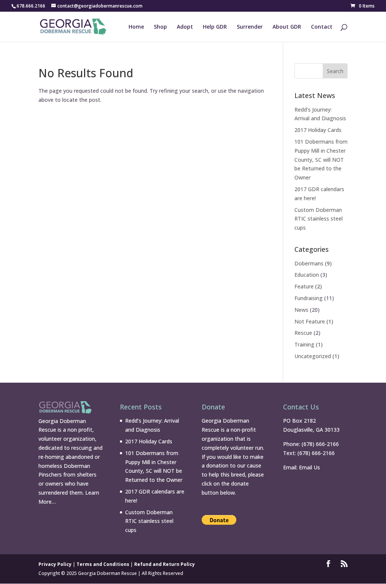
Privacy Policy (55, 564)
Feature (304, 286)
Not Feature (309, 321)
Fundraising (308, 298)
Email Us (309, 467)
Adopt (185, 27)
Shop (160, 27)
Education (306, 274)
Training (304, 344)
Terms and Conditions (103, 564)
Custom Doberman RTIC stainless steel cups (318, 218)
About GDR (287, 27)
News (301, 309)
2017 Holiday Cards (318, 129)
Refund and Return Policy (164, 564)
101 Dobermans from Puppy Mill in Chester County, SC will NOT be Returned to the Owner (321, 159)
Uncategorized (312, 356)
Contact (321, 27)
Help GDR (215, 27)
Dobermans (308, 263)
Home (136, 27)
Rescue (303, 332)
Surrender (250, 27)
